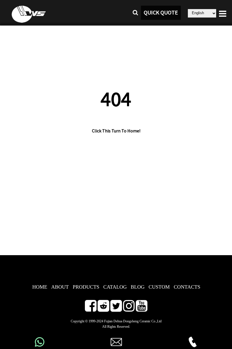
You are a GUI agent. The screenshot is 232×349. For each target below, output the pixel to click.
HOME (39, 287)
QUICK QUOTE (161, 13)
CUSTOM (159, 287)
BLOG (138, 287)
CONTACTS (187, 287)
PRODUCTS (86, 287)
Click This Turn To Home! (116, 131)
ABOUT (60, 287)
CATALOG (115, 287)
